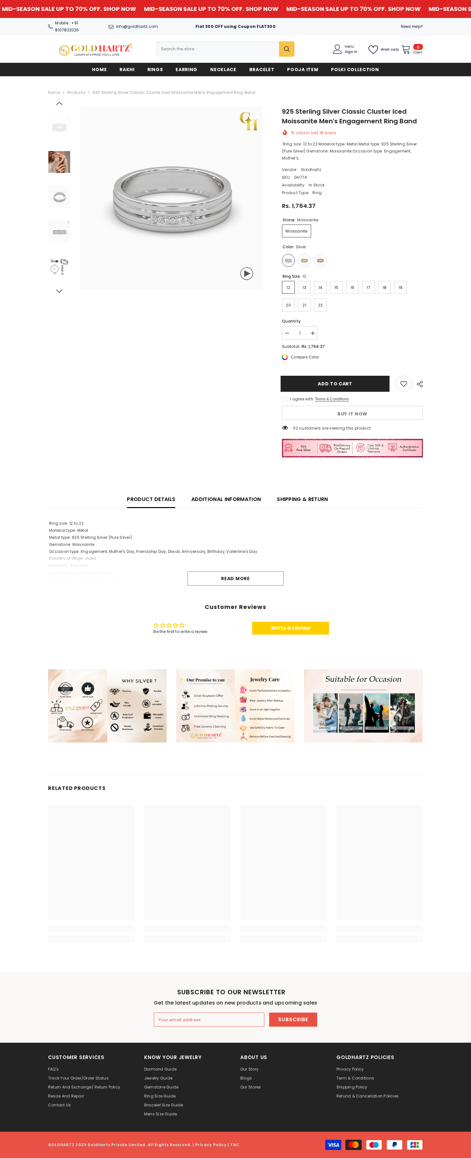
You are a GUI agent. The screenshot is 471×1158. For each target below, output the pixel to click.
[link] (107, 706)
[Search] (224, 49)
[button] (59, 103)
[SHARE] (417, 384)
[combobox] (217, 49)
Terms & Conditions (332, 399)
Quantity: (292, 321)
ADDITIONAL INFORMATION (226, 499)
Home (54, 92)
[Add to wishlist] (404, 384)
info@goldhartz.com (137, 26)
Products (76, 92)
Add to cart (336, 384)
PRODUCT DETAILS (151, 499)
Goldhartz (311, 169)
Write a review (290, 628)
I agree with (301, 399)
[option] (171, 198)
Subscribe (293, 1019)
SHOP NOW (81, 8)
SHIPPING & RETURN (302, 499)
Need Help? (412, 26)
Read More (235, 578)
